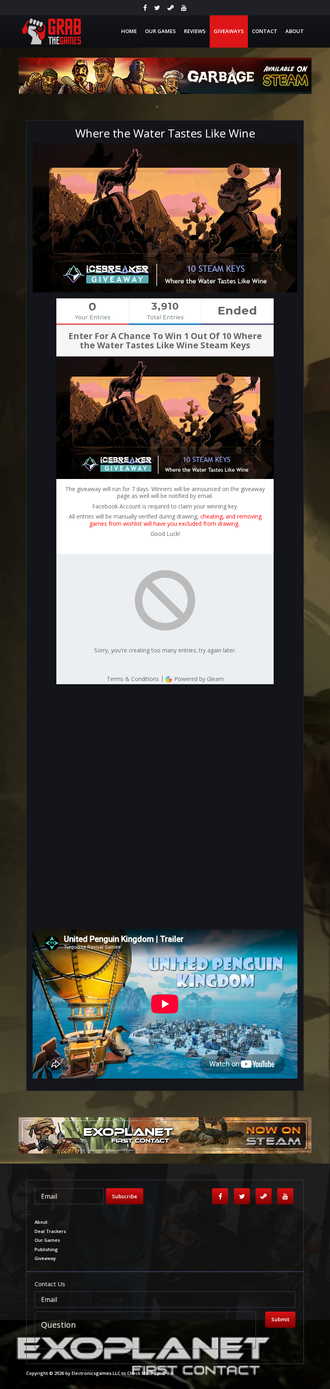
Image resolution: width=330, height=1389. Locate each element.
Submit (280, 1319)
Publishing (46, 1249)
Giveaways (229, 31)
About (294, 31)
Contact (264, 31)
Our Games (160, 31)
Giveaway (45, 1258)
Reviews (195, 31)
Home (129, 31)
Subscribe (124, 1196)
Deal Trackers (50, 1231)
